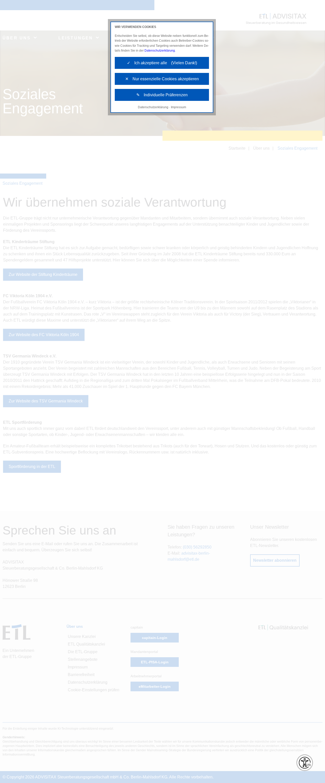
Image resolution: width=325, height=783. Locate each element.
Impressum (178, 107)
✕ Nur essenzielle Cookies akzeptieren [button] (162, 79)
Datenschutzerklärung (159, 50)
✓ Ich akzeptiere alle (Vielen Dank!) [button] (162, 63)
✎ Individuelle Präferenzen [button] (162, 95)
